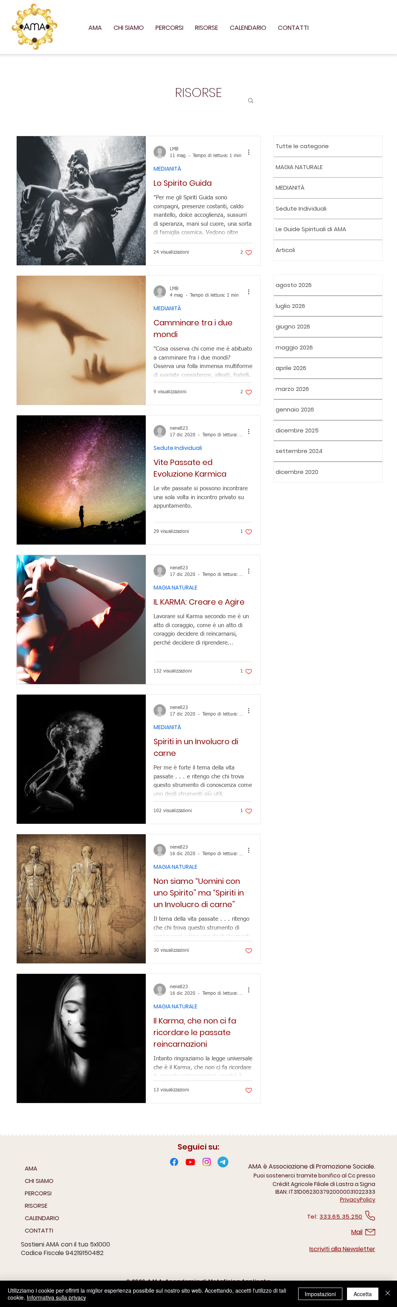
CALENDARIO (42, 1218)
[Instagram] (206, 1162)
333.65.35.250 (340, 1216)
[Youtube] (190, 1162)
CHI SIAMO (39, 1181)
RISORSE (36, 1206)
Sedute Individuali (178, 448)
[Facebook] (174, 1162)
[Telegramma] (222, 1162)
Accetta (363, 1294)
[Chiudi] (387, 1294)
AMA (31, 1168)
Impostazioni (320, 1294)
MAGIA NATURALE (175, 587)
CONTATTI (39, 1230)
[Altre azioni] (251, 152)
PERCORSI (38, 1193)
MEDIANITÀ (167, 169)
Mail (356, 1231)
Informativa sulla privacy (56, 1297)
